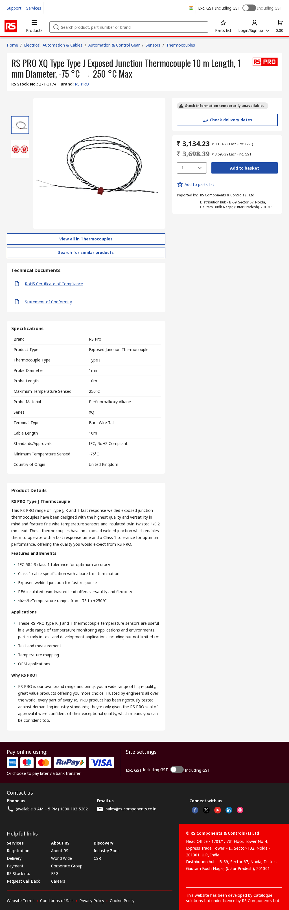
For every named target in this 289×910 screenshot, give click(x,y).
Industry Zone (107, 850)
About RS (59, 850)
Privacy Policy (91, 900)
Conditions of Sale (57, 900)
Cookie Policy (122, 900)
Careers (58, 881)
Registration (18, 850)
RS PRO (82, 84)
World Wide (61, 858)
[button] (34, 26)
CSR (97, 858)
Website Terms (20, 900)
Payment (15, 866)
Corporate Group (66, 866)
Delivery (14, 858)
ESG (54, 873)
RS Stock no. (18, 873)
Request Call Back (23, 881)
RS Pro (95, 339)
